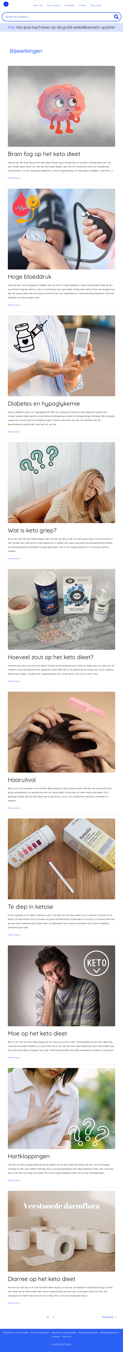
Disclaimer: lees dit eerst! (15, 1332)
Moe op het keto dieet (37, 1033)
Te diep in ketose (30, 906)
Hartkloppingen (29, 1156)
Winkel (82, 5)
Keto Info (38, 5)
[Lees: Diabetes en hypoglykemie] (61, 355)
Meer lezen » (14, 177)
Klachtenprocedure (88, 1332)
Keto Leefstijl (53, 5)
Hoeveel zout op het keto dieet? (50, 657)
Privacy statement (40, 1332)
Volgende (109, 1317)
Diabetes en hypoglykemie (44, 403)
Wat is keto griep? (32, 530)
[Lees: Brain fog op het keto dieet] (61, 106)
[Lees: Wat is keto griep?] (61, 482)
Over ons (66, 1336)
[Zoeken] (116, 17)
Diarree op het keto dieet (41, 1278)
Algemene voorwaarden (64, 1332)
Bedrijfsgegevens (109, 1332)
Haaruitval (22, 779)
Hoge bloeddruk (30, 276)
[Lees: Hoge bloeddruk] (61, 228)
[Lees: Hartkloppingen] (61, 1108)
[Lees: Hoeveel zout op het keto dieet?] (61, 609)
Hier (12, 27)
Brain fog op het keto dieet (44, 153)
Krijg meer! (96, 5)
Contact (56, 1336)
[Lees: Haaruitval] (61, 732)
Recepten (70, 5)
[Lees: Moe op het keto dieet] (61, 985)
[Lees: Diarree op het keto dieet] (61, 1231)
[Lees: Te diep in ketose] (61, 858)
